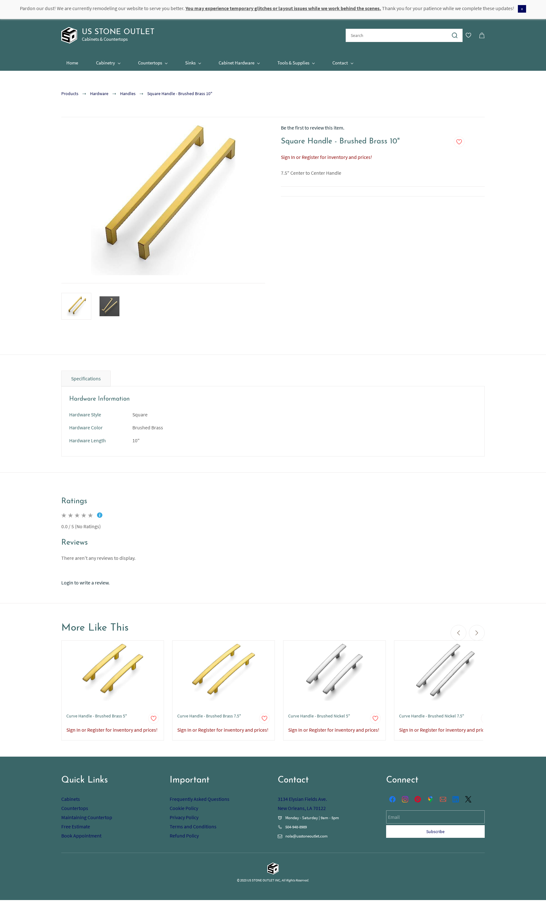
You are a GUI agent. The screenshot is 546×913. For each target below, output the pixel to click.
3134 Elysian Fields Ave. (302, 799)
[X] (468, 799)
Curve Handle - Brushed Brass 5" (96, 716)
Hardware (99, 93)
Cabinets (70, 799)
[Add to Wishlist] (459, 141)
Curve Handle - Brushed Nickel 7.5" (431, 716)
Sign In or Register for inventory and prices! (326, 157)
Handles (128, 93)
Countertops (74, 808)
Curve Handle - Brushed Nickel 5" (319, 716)
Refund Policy (184, 835)
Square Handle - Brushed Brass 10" (179, 93)
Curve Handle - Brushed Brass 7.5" (209, 716)
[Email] (443, 799)
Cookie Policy (184, 808)
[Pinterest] (417, 799)
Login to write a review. (85, 582)
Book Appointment (81, 835)
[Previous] (458, 633)
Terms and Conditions (193, 826)
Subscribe (435, 831)
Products (69, 93)
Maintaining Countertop (86, 817)
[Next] (477, 633)
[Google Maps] (430, 799)
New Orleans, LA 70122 (302, 808)
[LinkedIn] (455, 799)
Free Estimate (75, 826)
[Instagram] (405, 799)
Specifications (86, 378)
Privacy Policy (184, 817)
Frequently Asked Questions (199, 799)
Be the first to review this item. (312, 127)
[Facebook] (392, 799)
